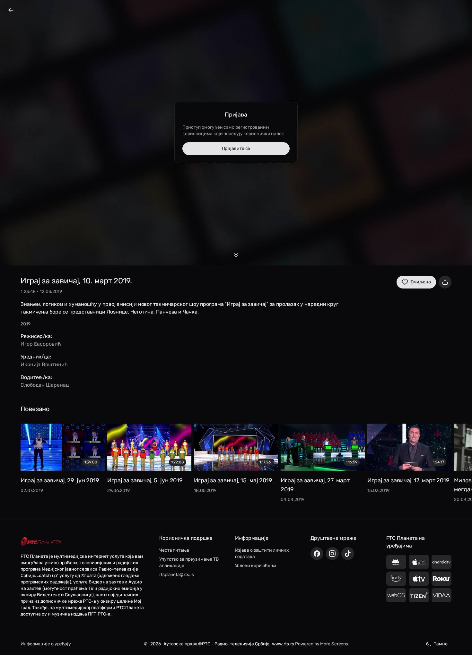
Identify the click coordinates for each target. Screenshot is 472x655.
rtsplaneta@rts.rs (176, 574)
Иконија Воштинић (44, 364)
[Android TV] (442, 562)
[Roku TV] (442, 579)
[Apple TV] (419, 579)
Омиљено (421, 282)
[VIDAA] (442, 595)
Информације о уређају (46, 644)
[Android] (396, 562)
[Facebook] (316, 553)
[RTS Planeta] (41, 541)
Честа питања (174, 550)
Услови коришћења (255, 565)
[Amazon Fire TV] (396, 579)
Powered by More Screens (321, 644)
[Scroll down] (236, 255)
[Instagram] (332, 553)
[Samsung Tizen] (419, 595)
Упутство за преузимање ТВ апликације (189, 562)
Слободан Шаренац (45, 385)
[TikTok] (347, 553)
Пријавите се (236, 148)
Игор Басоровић (41, 344)
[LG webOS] (396, 595)
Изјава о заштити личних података (262, 553)
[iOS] (419, 562)
